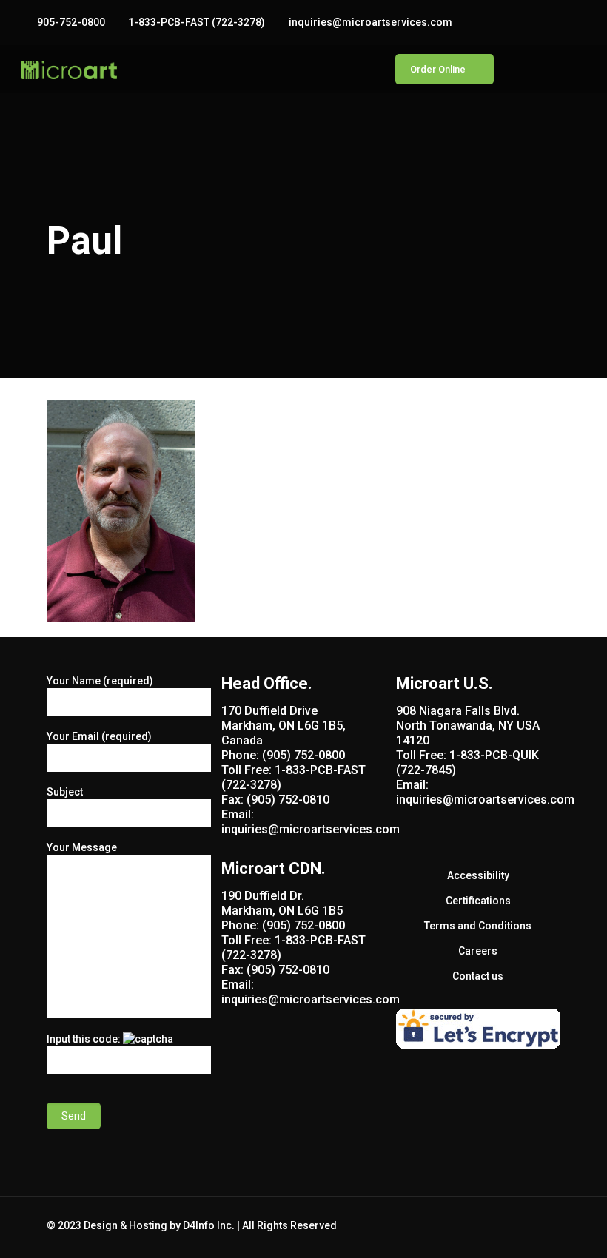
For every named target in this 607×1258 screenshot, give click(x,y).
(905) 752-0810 (288, 800)
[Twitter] (558, 22)
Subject (65, 792)
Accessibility (478, 875)
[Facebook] (538, 22)
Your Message (82, 847)
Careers (477, 951)
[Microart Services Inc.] (69, 69)
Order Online (438, 69)
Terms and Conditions (477, 926)
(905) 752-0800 (303, 755)
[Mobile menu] (353, 69)
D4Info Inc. (209, 1225)
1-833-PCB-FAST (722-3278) (196, 22)
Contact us (477, 976)
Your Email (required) (99, 736)
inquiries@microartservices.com (370, 22)
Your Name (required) (100, 681)
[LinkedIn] (578, 22)
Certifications (478, 900)
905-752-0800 (71, 22)
